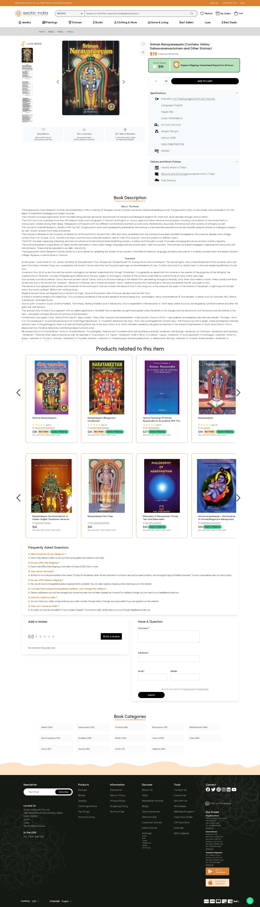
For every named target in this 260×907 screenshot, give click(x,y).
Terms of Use (189, 689)
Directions (209, 828)
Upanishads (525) (86, 727)
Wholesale (180, 806)
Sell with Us (180, 801)
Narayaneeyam (205, 418)
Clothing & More (87, 806)
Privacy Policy (203, 689)
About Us (147, 790)
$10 (160, 66)
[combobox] (136, 13)
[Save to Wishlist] (143, 45)
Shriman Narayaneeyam (44, 418)
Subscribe (63, 792)
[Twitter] (213, 790)
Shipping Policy (119, 806)
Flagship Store (212, 816)
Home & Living (86, 817)
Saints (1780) (158, 738)
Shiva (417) (46, 749)
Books (51, 31)
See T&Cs (48, 140)
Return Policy (117, 795)
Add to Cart (205, 81)
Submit (151, 695)
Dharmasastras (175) (50, 738)
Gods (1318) (194, 738)
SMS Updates (181, 833)
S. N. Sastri (205, 428)
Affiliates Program (184, 811)
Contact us (229, 3)
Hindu (60, 31)
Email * (141, 671)
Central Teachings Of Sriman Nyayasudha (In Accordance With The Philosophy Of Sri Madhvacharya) (161, 421)
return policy (226, 575)
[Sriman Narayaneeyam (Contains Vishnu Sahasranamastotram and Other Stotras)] (27, 55)
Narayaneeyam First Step (100, 516)
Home (42, 31)
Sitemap (178, 828)
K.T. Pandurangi (152, 428)
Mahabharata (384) (198, 727)
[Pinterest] (219, 790)
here (98, 601)
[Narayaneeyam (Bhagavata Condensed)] (107, 413)
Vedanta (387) (158, 749)
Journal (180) (84, 749)
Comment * (144, 628)
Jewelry (82, 801)
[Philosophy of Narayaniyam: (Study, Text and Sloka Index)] (162, 512)
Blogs (145, 806)
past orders (121, 601)
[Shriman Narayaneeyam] (51, 413)
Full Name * (143, 653)
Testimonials (149, 817)
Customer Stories (152, 822)
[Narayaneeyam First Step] (107, 512)
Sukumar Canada (42, 523)
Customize (180, 795)
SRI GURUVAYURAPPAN (99, 523)
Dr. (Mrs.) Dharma (153, 523)
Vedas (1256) (47, 727)
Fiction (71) (120, 749)
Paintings (83, 811)
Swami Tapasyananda (99, 428)
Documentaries (151, 811)
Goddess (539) (85, 738)
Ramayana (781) (160, 727)
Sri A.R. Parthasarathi (45, 428)
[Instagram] (224, 790)
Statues (82, 790)
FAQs (145, 795)
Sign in (214, 3)
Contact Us (180, 790)
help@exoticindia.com (169, 592)
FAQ (242, 3)
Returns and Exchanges (174, 174)
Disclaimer (116, 790)
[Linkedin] (228, 790)
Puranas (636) (121, 727)
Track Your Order (183, 817)
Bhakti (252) (120, 738)
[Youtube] (234, 790)
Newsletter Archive (152, 801)
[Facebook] (208, 790)
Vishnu (70, 31)
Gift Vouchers (181, 822)
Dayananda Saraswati (210, 523)
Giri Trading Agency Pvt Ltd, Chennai (194, 99)
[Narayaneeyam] (217, 413)
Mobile (173, 671)
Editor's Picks (149, 828)
